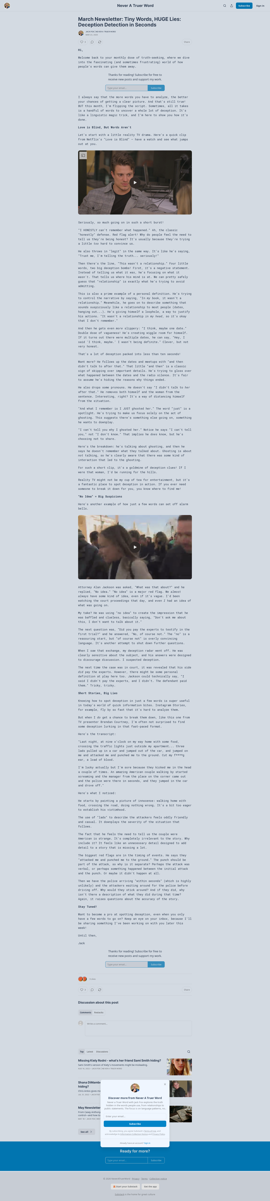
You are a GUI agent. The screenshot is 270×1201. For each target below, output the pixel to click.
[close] (165, 1084)
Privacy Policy (158, 1134)
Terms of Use (150, 1131)
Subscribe (135, 1123)
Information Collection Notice (134, 1134)
